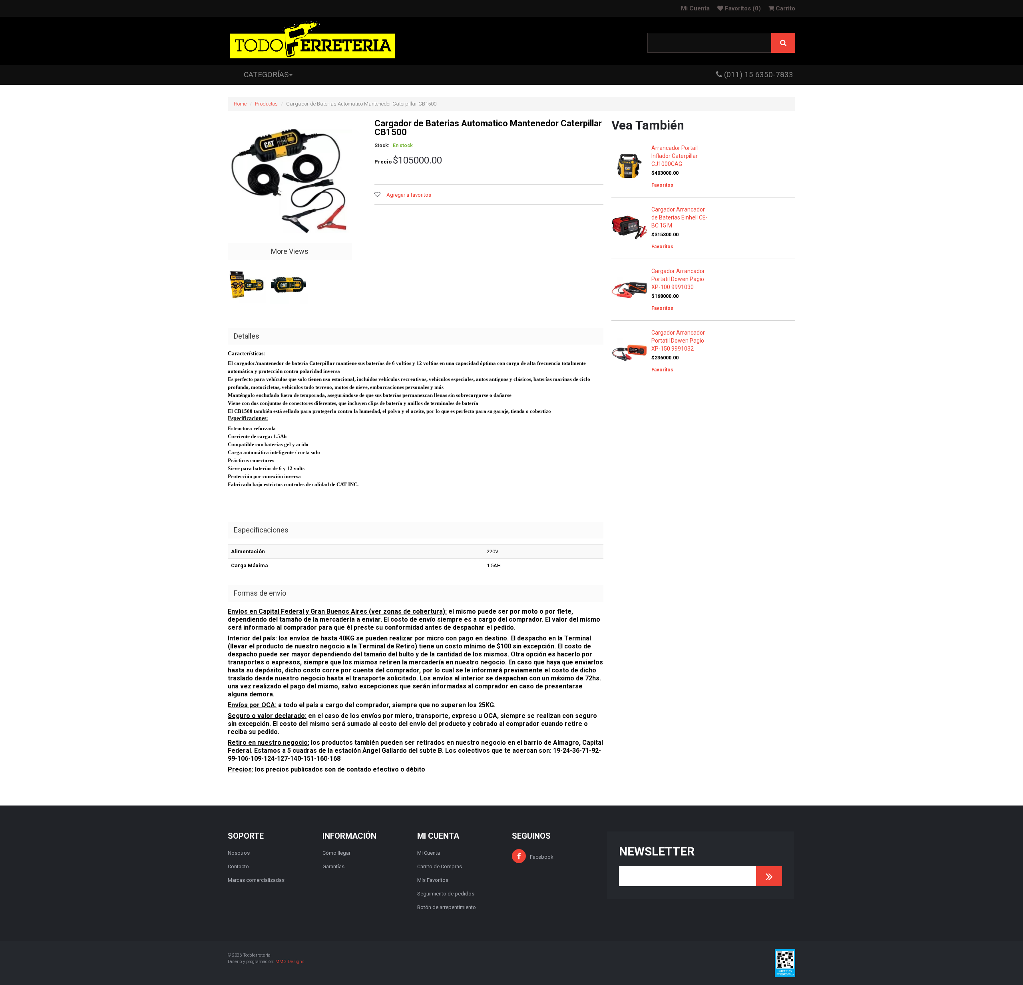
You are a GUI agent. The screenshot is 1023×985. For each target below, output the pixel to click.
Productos (266, 104)
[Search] (783, 43)
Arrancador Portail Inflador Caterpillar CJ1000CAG (674, 156)
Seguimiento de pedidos (445, 894)
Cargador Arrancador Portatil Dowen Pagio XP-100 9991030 (678, 279)
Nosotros (239, 853)
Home (240, 104)
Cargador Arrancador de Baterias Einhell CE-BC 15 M (679, 217)
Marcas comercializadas (256, 880)
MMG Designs (290, 961)
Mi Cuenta (695, 8)
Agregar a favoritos (408, 195)
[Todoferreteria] (312, 41)
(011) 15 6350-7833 (757, 74)
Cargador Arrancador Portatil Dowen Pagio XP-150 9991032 (678, 340)
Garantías (333, 866)
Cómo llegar (336, 853)
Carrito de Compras (439, 866)
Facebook (541, 857)
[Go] (769, 876)
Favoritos (742, 8)
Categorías (266, 74)
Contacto (238, 866)
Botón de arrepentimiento (446, 907)
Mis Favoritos (432, 880)
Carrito (784, 8)
